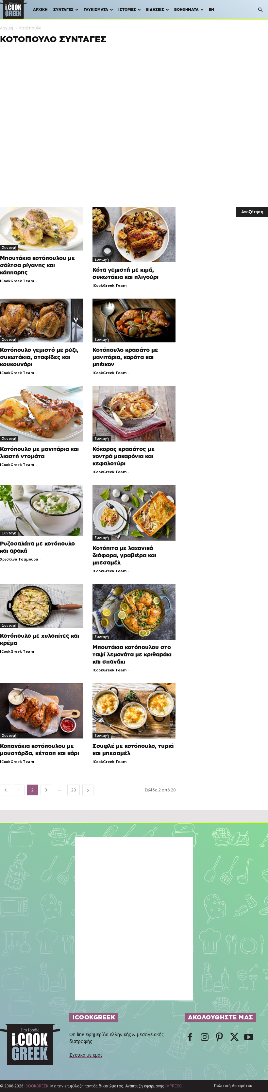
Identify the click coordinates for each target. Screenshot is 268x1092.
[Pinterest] (219, 1037)
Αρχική (40, 9)
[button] (260, 10)
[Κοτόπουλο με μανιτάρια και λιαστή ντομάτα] (41, 414)
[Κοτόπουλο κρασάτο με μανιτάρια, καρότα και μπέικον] (134, 321)
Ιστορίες (127, 9)
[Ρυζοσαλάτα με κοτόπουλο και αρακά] (41, 510)
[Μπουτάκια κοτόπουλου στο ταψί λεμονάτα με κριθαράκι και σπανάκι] (134, 612)
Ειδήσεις (155, 9)
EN (211, 9)
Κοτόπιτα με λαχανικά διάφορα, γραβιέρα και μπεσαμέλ (124, 555)
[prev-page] (5, 790)
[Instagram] (204, 1037)
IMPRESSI (173, 1086)
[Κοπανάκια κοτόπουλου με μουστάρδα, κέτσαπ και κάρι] (41, 711)
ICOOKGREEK (36, 1086)
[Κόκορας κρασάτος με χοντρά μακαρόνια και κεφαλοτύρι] (134, 414)
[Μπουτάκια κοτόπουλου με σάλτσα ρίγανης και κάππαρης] (41, 229)
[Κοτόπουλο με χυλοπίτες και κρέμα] (41, 606)
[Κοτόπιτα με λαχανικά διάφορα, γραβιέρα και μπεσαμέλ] (134, 513)
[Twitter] (234, 1037)
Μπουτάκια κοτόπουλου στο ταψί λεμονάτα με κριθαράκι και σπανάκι (132, 655)
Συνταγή (9, 247)
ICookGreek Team (17, 280)
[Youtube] (248, 1037)
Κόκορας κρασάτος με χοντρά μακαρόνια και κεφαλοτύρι (123, 456)
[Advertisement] (134, 91)
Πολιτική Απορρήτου (233, 1085)
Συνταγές (63, 9)
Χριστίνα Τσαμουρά (19, 559)
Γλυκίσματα (96, 9)
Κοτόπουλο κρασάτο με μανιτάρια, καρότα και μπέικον (125, 357)
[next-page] (87, 790)
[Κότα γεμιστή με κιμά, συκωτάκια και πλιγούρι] (134, 234)
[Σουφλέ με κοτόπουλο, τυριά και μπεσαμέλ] (134, 711)
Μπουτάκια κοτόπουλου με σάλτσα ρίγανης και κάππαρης (37, 265)
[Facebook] (190, 1037)
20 (73, 790)
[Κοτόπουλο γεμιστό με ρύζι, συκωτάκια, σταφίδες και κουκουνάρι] (41, 320)
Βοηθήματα (186, 9)
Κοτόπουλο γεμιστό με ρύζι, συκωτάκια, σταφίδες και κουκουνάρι (39, 357)
